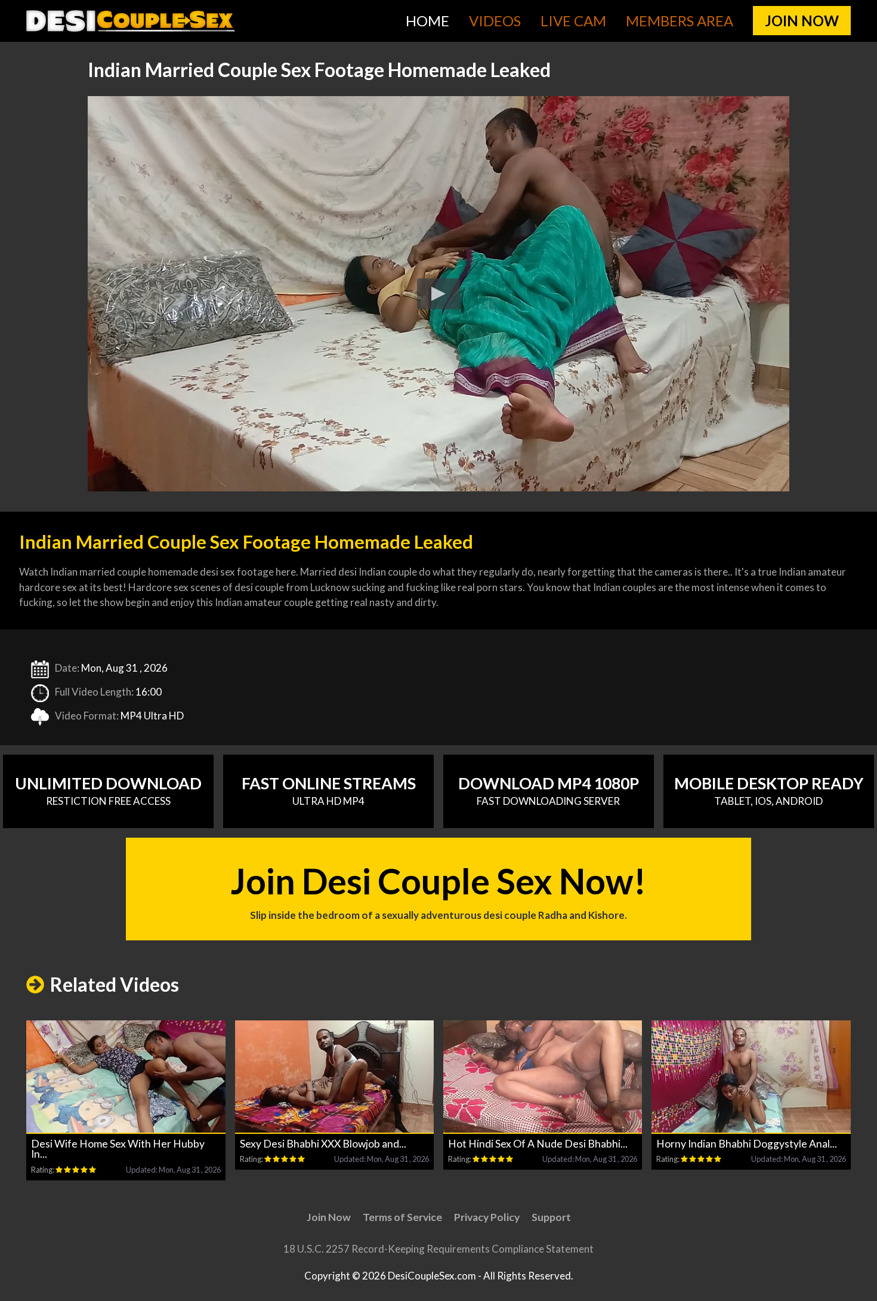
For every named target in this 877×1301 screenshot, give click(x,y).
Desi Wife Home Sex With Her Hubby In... (118, 1149)
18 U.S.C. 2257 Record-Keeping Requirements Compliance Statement (438, 1248)
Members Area (679, 20)
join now (802, 20)
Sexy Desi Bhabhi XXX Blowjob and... (323, 1143)
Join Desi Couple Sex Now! (438, 890)
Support (551, 1217)
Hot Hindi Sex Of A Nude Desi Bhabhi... (538, 1143)
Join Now (329, 1217)
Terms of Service (402, 1217)
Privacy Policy (487, 1217)
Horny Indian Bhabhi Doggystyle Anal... (746, 1143)
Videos (495, 20)
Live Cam (573, 20)
